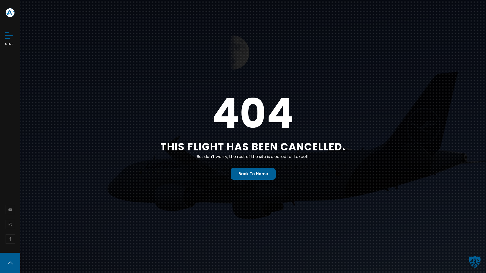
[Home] (10, 13)
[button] (475, 262)
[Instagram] (10, 224)
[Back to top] (10, 263)
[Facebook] (10, 239)
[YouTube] (10, 209)
